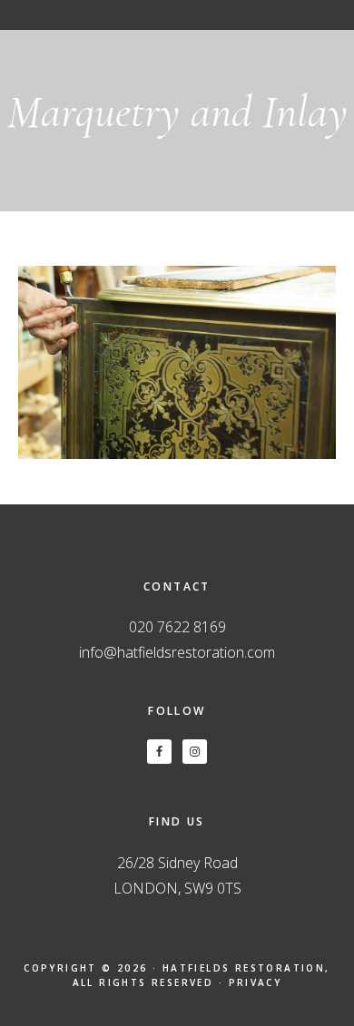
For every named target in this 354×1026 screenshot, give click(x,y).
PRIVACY (255, 982)
